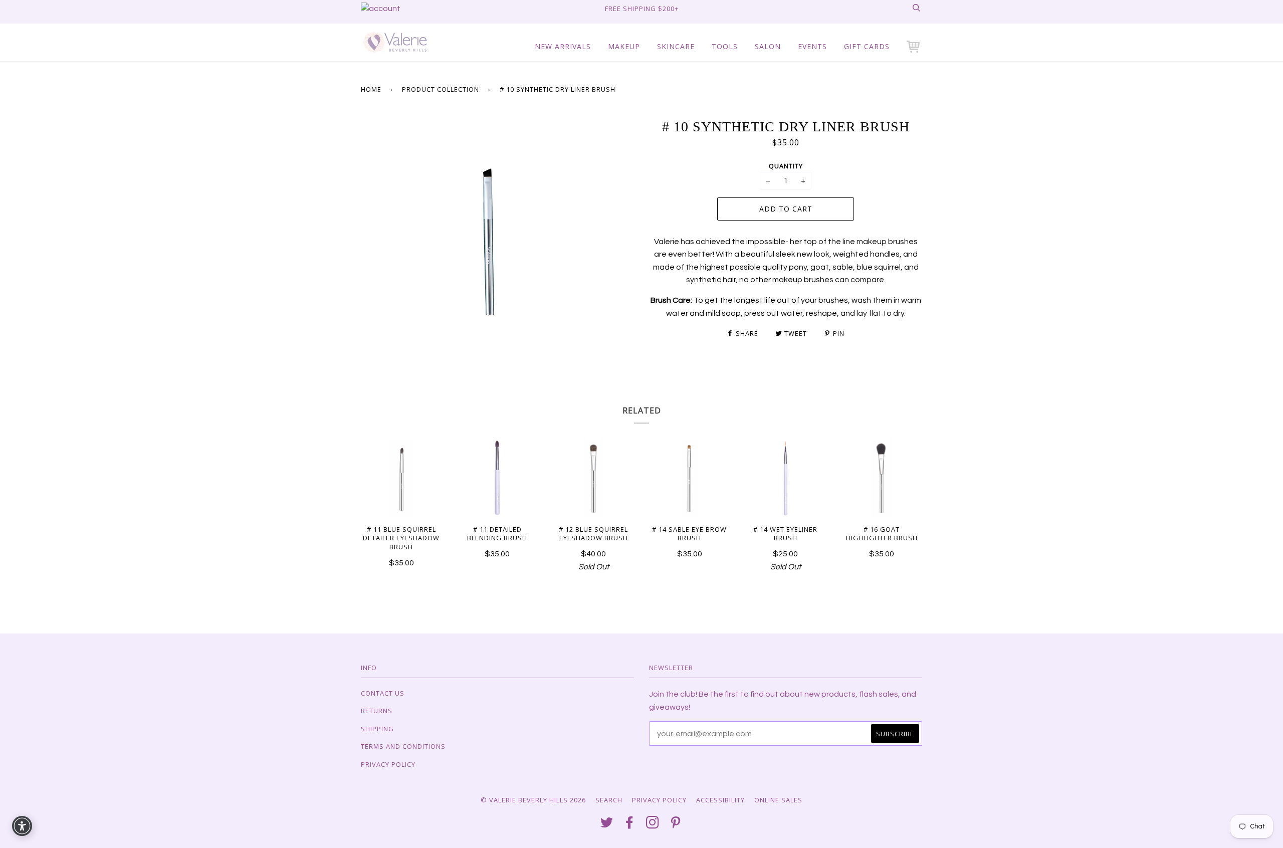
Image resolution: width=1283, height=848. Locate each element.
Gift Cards (867, 46)
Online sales (778, 799)
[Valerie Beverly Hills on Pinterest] (676, 824)
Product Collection (440, 89)
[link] (380, 9)
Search (608, 799)
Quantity (786, 165)
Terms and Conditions (403, 746)
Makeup (624, 46)
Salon (768, 46)
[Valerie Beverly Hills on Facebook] (629, 824)
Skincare (676, 46)
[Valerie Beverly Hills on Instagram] (653, 824)
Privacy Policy (388, 764)
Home (371, 89)
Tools (725, 46)
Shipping (377, 728)
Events (812, 46)
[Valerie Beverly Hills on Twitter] (606, 824)
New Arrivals (563, 46)
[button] (914, 46)
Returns (376, 710)
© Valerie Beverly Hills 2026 (533, 799)
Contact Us (382, 693)
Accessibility (720, 799)
